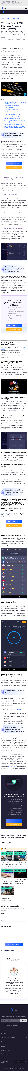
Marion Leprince (3, 38)
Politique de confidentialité (4, 1060)
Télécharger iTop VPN (6, 513)
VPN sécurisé (17, 709)
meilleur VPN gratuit (9, 276)
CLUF (2, 1062)
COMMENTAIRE (6, 927)
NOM (3, 913)
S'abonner (23, 1020)
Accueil (3, 18)
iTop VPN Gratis (12, 766)
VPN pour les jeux (6, 887)
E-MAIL (4, 920)
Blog (8, 18)
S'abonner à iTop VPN (14, 329)
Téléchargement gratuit (14, 163)
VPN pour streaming (15, 18)
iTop (3, 12)
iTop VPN (4, 8)
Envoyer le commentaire (14, 944)
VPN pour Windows (7, 853)
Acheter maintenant (14, 167)
